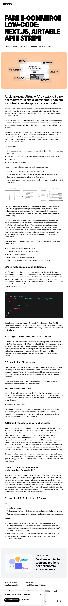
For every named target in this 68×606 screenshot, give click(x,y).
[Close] (40, 595)
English (61, 601)
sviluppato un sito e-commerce (49, 137)
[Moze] (7, 4)
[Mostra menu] (63, 4)
